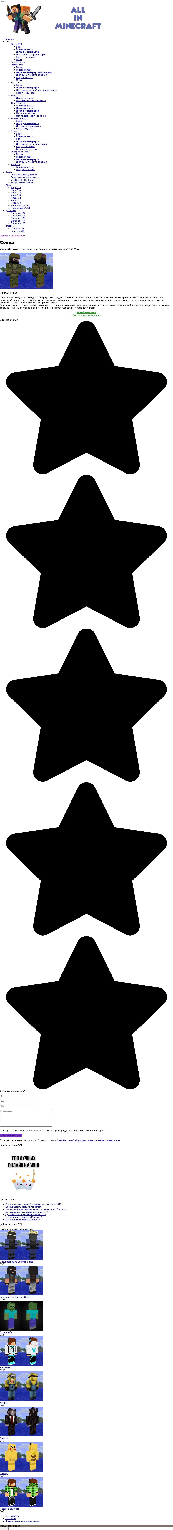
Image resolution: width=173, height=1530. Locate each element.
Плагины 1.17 (17, 228)
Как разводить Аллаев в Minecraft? (24, 1217)
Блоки (19, 47)
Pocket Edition (18, 62)
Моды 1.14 (16, 192)
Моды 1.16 (16, 187)
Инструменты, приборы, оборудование (36, 90)
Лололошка (6, 1367)
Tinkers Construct (20, 118)
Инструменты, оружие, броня (31, 54)
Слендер (4, 1438)
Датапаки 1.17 (18, 213)
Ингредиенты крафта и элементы (34, 72)
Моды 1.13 (16, 195)
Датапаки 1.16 (18, 215)
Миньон (4, 1403)
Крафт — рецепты (25, 57)
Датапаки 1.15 (18, 218)
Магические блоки (25, 113)
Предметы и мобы (25, 169)
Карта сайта (12, 1516)
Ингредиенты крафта (27, 52)
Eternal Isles (17, 64)
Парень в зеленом (9, 1509)
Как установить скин (22, 182)
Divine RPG (16, 44)
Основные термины (26, 149)
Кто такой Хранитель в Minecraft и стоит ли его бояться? (35, 1209)
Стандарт (16, 131)
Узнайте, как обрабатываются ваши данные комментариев (88, 1140)
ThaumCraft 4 (18, 103)
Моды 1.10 (16, 203)
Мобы (19, 59)
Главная (9, 39)
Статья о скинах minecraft (86, 315)
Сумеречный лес (19, 151)
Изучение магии (24, 98)
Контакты (10, 1518)
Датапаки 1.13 (18, 223)
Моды (8, 185)
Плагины (9, 226)
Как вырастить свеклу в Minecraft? (23, 1207)
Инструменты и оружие (28, 126)
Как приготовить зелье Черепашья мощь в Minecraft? (33, 1204)
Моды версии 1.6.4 (20, 208)
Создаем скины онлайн (23, 180)
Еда (18, 139)
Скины (8, 172)
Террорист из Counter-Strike (15, 1297)
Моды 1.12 (16, 197)
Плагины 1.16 (17, 231)
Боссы (19, 154)
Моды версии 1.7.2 (20, 205)
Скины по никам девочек (24, 174)
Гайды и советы (24, 49)
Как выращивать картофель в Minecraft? (26, 1212)
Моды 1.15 (16, 190)
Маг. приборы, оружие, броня (31, 100)
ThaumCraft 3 (18, 95)
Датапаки (10, 210)
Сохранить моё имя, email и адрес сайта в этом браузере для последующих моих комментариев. (54, 1130)
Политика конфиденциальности (22, 1521)
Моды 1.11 (15, 200)
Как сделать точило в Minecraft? (22, 1219)
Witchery (15, 164)
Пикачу (4, 1473)
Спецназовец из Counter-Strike (16, 1262)
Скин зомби (6, 1332)
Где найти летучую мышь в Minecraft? (25, 1214)
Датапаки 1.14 (18, 221)
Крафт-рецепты (24, 77)
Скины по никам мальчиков (25, 177)
